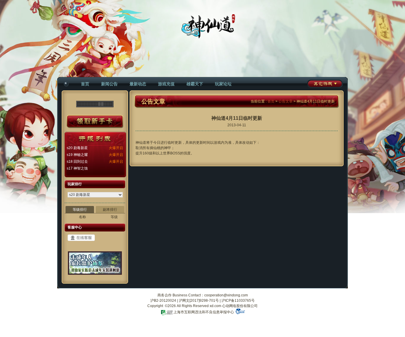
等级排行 (80, 209)
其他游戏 (325, 84)
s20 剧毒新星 (77, 148)
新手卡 (95, 122)
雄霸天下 (194, 84)
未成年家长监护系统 (95, 265)
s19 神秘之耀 (77, 155)
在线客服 (81, 237)
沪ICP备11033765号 (238, 300)
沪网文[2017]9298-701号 (199, 300)
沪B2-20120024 (163, 300)
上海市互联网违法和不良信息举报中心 (203, 312)
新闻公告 (109, 84)
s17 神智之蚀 (77, 168)
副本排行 (110, 209)
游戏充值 (166, 84)
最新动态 (138, 84)
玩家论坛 (223, 84)
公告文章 (285, 101)
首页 (85, 84)
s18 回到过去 (77, 161)
